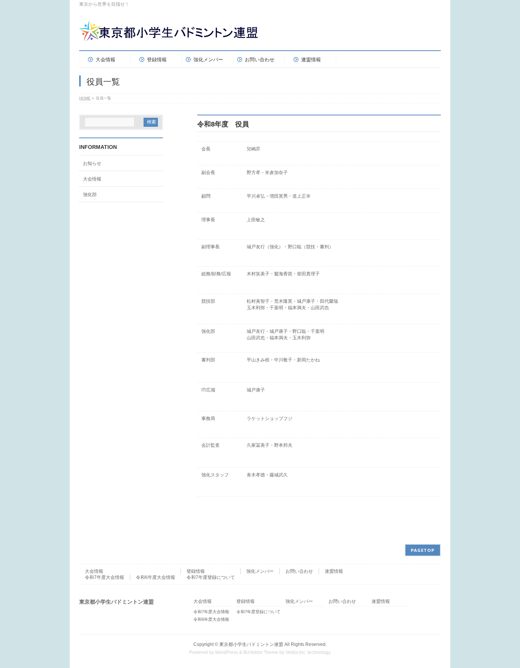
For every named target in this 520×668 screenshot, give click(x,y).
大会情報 (92, 179)
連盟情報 (334, 571)
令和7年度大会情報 (104, 577)
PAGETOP (423, 550)
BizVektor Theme (260, 652)
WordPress (226, 652)
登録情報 (196, 571)
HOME (85, 98)
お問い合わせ (299, 571)
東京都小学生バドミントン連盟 (251, 644)
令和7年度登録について (211, 577)
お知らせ (92, 163)
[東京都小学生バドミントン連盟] (171, 34)
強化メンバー (260, 571)
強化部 (90, 194)
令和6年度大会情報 (155, 577)
